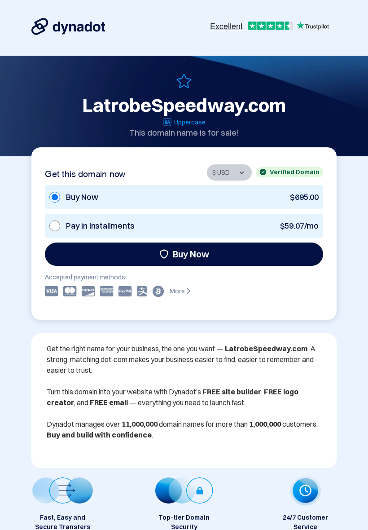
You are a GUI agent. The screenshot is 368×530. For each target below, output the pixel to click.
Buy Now (191, 254)
